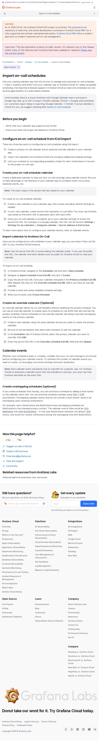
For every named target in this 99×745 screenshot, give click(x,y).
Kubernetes (73, 547)
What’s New (7, 587)
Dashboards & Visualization (14, 555)
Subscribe (88, 503)
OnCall (19, 62)
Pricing (5, 531)
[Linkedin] (77, 729)
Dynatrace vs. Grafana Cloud (81, 656)
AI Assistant (7, 539)
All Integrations (75, 527)
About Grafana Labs (77, 604)
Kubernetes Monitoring (12, 551)
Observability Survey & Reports (49, 621)
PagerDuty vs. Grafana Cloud (81, 671)
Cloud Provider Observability (48, 542)
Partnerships (74, 612)
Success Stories (75, 621)
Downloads (7, 612)
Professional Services (78, 633)
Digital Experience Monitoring (48, 546)
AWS (70, 535)
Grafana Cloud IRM (66, 33)
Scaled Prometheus (44, 550)
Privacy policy (82, 510)
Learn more (85, 2)
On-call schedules (41, 62)
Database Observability (13, 560)
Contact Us (73, 625)
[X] (72, 729)
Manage (29, 62)
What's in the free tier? (12, 535)
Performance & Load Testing (15, 572)
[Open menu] (94, 7)
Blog (37, 608)
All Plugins (73, 531)
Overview (6, 527)
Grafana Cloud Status (12, 592)
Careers (71, 608)
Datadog (72, 551)
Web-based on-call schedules (56, 107)
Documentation (8, 62)
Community (40, 612)
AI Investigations (10, 583)
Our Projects (7, 604)
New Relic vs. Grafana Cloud (81, 667)
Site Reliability (41, 562)
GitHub (5, 608)
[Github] (83, 729)
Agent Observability (11, 543)
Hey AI (71, 637)
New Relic (72, 555)
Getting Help (74, 629)
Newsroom (73, 617)
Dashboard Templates (12, 617)
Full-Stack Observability (46, 531)
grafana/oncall (79, 27)
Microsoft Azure (75, 543)
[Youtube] (89, 729)
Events (38, 617)
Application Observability (13, 547)
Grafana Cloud (69, 710)
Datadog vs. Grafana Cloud (80, 652)
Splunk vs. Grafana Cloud (79, 676)
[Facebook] (66, 729)
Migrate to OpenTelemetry (47, 570)
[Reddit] (95, 729)
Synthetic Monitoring (11, 568)
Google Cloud (74, 539)
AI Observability (42, 527)
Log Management (43, 566)
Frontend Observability (12, 564)
